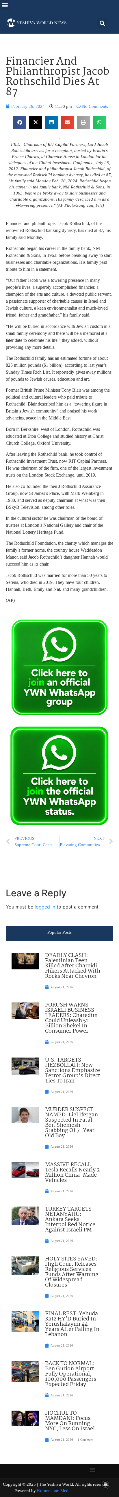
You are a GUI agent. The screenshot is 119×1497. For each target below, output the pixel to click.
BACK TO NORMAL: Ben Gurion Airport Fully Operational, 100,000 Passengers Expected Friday (70, 1374)
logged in (45, 907)
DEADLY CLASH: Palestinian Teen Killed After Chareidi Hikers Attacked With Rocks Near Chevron (72, 966)
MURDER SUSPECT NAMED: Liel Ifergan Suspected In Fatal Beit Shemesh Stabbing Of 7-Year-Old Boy (71, 1122)
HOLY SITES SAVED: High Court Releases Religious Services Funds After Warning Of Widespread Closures (71, 1272)
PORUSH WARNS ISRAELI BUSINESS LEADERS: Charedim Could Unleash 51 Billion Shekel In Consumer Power (71, 1018)
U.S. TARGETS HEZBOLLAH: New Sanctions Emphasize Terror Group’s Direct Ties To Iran (72, 1070)
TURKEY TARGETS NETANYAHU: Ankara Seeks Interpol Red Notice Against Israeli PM (70, 1219)
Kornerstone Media (54, 1490)
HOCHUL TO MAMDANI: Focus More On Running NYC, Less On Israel (70, 1421)
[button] (5, 5)
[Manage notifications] (105, 1484)
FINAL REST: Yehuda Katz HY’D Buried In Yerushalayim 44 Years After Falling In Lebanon (72, 1324)
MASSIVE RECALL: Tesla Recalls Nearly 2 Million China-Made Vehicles (72, 1172)
